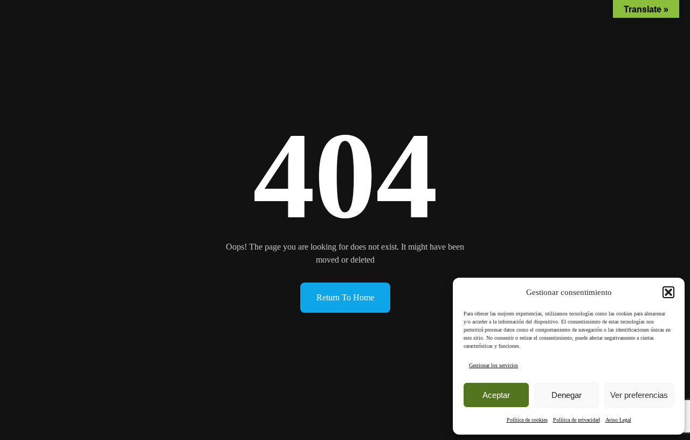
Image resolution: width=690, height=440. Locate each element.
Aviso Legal (618, 420)
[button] (668, 292)
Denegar (566, 395)
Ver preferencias (639, 395)
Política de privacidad (576, 420)
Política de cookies (527, 420)
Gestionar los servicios (493, 365)
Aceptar (496, 395)
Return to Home (345, 297)
